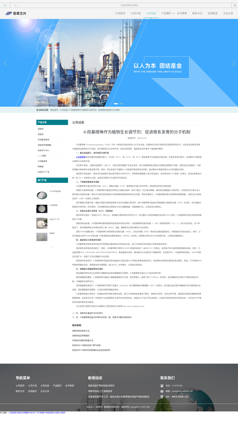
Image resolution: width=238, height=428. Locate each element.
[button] (52, 185)
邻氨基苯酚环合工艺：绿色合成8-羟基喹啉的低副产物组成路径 (118, 397)
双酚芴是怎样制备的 (81, 336)
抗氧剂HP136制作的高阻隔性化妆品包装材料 (91, 350)
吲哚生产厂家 (43, 172)
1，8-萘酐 (42, 156)
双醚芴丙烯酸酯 (44, 145)
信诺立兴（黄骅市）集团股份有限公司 (103, 407)
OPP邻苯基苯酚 (55, 191)
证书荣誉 (182, 13)
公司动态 (151, 13)
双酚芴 (41, 129)
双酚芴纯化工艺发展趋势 (100, 391)
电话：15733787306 (174, 386)
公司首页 (120, 13)
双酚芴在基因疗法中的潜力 (91, 313)
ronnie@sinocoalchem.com (182, 391)
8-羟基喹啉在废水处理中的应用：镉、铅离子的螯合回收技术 (106, 317)
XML (148, 407)
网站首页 (54, 110)
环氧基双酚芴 (43, 140)
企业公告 (228, 13)
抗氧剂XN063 (43, 150)
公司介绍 (136, 13)
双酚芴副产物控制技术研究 (101, 385)
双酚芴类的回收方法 (81, 331)
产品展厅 (166, 13)
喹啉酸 (41, 167)
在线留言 (213, 13)
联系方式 (197, 13)
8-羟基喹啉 (42, 161)
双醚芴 (41, 134)
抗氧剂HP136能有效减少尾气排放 (86, 345)
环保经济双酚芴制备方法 (82, 340)
